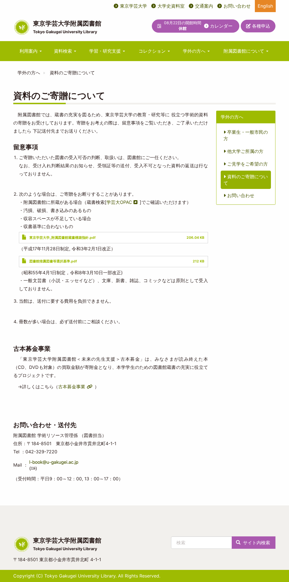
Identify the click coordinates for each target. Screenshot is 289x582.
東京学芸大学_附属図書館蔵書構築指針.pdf (62, 237)
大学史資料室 (171, 6)
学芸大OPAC (119, 202)
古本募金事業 (71, 386)
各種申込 (260, 26)
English (265, 6)
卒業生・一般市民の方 (246, 135)
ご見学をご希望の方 (247, 164)
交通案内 (204, 6)
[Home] (21, 27)
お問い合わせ (237, 6)
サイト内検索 (256, 542)
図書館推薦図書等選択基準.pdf (53, 261)
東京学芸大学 (133, 6)
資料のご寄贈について (246, 180)
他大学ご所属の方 (244, 151)
